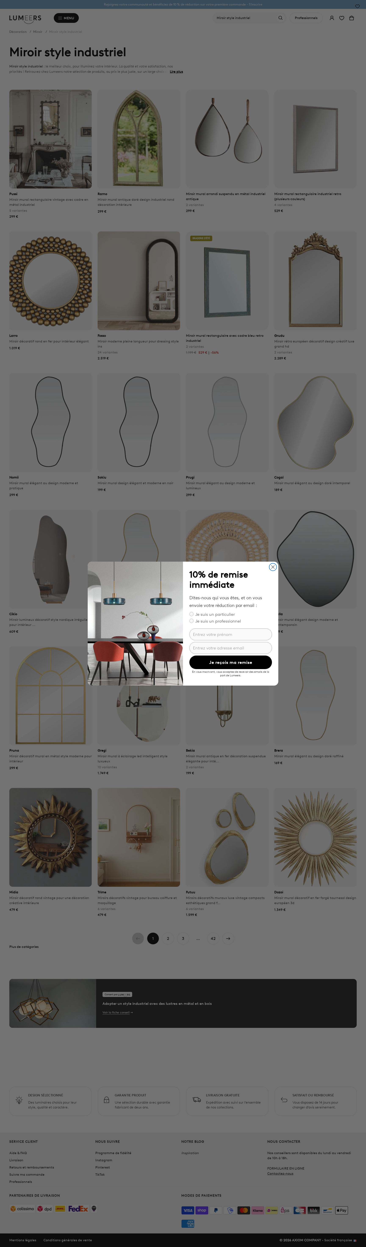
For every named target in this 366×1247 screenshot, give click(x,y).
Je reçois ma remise (230, 662)
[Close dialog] (273, 567)
